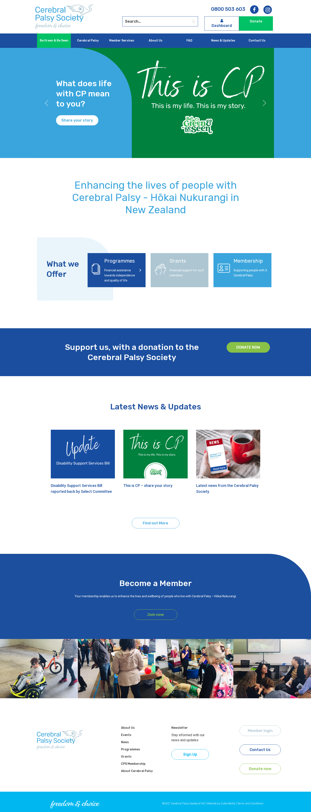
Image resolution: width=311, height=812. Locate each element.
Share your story (77, 120)
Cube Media (228, 803)
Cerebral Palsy (88, 40)
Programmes (130, 749)
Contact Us (257, 40)
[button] (46, 103)
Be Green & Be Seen (54, 40)
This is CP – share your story (147, 485)
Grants (126, 756)
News (125, 742)
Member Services (121, 40)
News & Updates (223, 40)
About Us (155, 40)
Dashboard (222, 25)
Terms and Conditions (250, 803)
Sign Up (190, 754)
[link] (267, 10)
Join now (155, 614)
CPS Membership (133, 764)
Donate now (248, 347)
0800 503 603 (228, 9)
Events (126, 735)
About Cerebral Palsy (137, 771)
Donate (256, 21)
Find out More (155, 523)
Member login (260, 730)
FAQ (189, 40)
